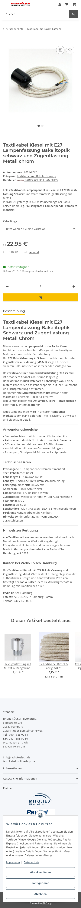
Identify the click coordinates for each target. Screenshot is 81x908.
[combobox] (40, 229)
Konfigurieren (40, 883)
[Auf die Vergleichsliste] (60, 50)
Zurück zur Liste (14, 29)
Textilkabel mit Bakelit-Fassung (36, 176)
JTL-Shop (46, 903)
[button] (59, 4)
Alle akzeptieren (40, 872)
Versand (34, 252)
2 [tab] (42, 126)
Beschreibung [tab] (14, 311)
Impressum (13, 862)
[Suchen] (73, 14)
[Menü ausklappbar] (5, 2)
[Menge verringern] (7, 286)
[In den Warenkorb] (6, 41)
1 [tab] (38, 126)
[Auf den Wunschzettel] (70, 50)
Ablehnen (40, 894)
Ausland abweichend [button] (43, 271)
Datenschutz (31, 862)
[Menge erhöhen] (74, 286)
